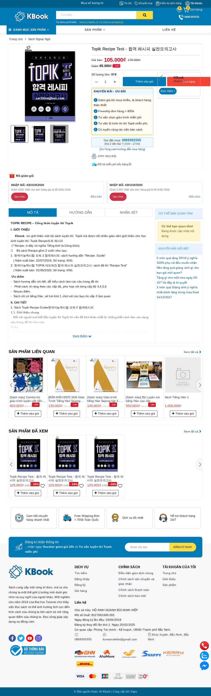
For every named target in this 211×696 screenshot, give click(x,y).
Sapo (134, 691)
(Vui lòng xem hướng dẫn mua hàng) (122, 149)
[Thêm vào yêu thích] (42, 485)
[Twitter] (21, 638)
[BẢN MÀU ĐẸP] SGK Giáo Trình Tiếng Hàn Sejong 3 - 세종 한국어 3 (66, 399)
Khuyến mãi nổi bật (173, 248)
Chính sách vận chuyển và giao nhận (136, 581)
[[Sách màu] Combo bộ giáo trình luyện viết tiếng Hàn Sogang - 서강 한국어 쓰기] (28, 375)
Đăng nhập (82, 579)
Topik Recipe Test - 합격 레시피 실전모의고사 (28, 478)
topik (91, 22)
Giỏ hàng (81, 590)
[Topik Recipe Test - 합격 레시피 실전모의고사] (28, 454)
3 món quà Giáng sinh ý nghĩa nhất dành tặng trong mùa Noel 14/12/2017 (178, 292)
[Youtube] (29, 638)
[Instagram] (38, 638)
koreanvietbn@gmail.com (120, 639)
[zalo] (204, 655)
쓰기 (98, 22)
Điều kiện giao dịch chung (135, 573)
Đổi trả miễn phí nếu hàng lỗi (114, 164)
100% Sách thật (107, 156)
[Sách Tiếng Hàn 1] (183, 375)
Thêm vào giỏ (144, 81)
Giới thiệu (169, 579)
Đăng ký (80, 584)
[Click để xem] (49, 84)
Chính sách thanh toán (133, 589)
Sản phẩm (94, 29)
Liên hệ (169, 29)
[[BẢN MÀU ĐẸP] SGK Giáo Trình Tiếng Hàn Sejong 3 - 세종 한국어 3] (66, 375)
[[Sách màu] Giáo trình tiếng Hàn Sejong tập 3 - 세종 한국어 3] (105, 375)
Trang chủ (169, 573)
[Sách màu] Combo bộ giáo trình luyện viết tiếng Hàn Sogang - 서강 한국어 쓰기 (27, 399)
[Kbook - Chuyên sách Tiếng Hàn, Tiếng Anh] (31, 16)
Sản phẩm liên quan (32, 351)
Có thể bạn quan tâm (175, 213)
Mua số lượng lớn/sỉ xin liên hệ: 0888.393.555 (99, 3)
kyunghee (116, 22)
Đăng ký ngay (182, 547)
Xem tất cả (191, 352)
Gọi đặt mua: (122, 141)
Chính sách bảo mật (132, 595)
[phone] (204, 645)
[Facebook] (12, 638)
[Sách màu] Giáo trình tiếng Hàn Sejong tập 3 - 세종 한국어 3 (103, 399)
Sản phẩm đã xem (28, 431)
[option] (34, 518)
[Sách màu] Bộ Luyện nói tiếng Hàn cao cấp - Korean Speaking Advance (144, 399)
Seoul (82, 22)
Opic (105, 22)
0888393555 (83, 639)
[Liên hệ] (204, 665)
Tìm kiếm (81, 573)
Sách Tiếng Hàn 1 (177, 397)
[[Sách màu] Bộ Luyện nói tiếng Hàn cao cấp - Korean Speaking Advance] (144, 375)
